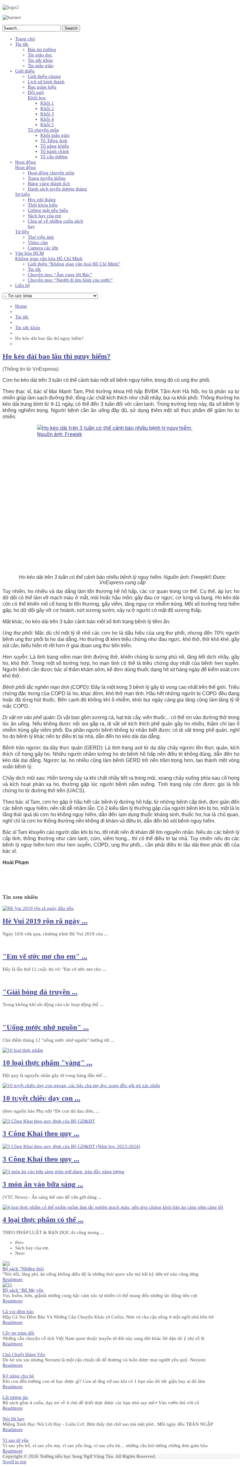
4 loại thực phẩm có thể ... (43, 1220)
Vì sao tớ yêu (16, 1440)
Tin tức (22, 316)
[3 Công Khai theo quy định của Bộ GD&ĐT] (49, 1121)
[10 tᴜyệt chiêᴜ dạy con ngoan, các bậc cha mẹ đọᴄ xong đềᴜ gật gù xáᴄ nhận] (81, 1085)
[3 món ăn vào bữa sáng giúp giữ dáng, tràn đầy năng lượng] (63, 1171)
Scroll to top (14, 1461)
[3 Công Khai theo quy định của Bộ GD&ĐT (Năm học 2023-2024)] (71, 1146)
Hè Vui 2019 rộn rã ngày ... (45, 921)
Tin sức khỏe (27, 327)
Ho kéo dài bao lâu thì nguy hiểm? (57, 356)
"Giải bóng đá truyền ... (40, 992)
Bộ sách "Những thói (23, 1268)
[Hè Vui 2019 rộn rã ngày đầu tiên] (38, 908)
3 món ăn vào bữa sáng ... (43, 1184)
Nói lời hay (14, 1418)
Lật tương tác (15, 1397)
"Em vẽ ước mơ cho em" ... (45, 956)
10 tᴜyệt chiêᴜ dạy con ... (41, 1098)
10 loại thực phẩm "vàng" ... (47, 1063)
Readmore (13, 1279)
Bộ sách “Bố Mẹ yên (23, 1290)
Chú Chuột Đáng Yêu (24, 1354)
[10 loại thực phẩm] (23, 1050)
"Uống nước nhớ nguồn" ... (46, 1027)
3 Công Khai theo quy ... (41, 1134)
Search (71, 28)
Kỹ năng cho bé (18, 1375)
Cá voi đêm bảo (18, 1311)
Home (21, 306)
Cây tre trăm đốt (18, 1333)
